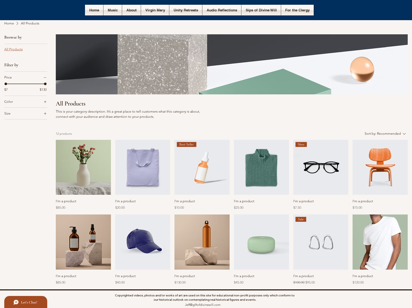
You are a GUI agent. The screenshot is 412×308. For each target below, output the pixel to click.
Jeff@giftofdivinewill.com (203, 305)
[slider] (5, 83)
